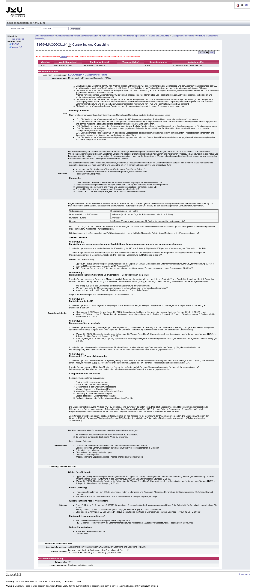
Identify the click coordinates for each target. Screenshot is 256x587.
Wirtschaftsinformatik (44, 36)
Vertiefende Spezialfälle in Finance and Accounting (146, 36)
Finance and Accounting (111, 36)
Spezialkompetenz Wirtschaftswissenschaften (77, 36)
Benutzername (17, 28)
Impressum (244, 574)
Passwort (47, 28)
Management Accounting (183, 36)
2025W (63, 56)
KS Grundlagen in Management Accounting (87, 75)
